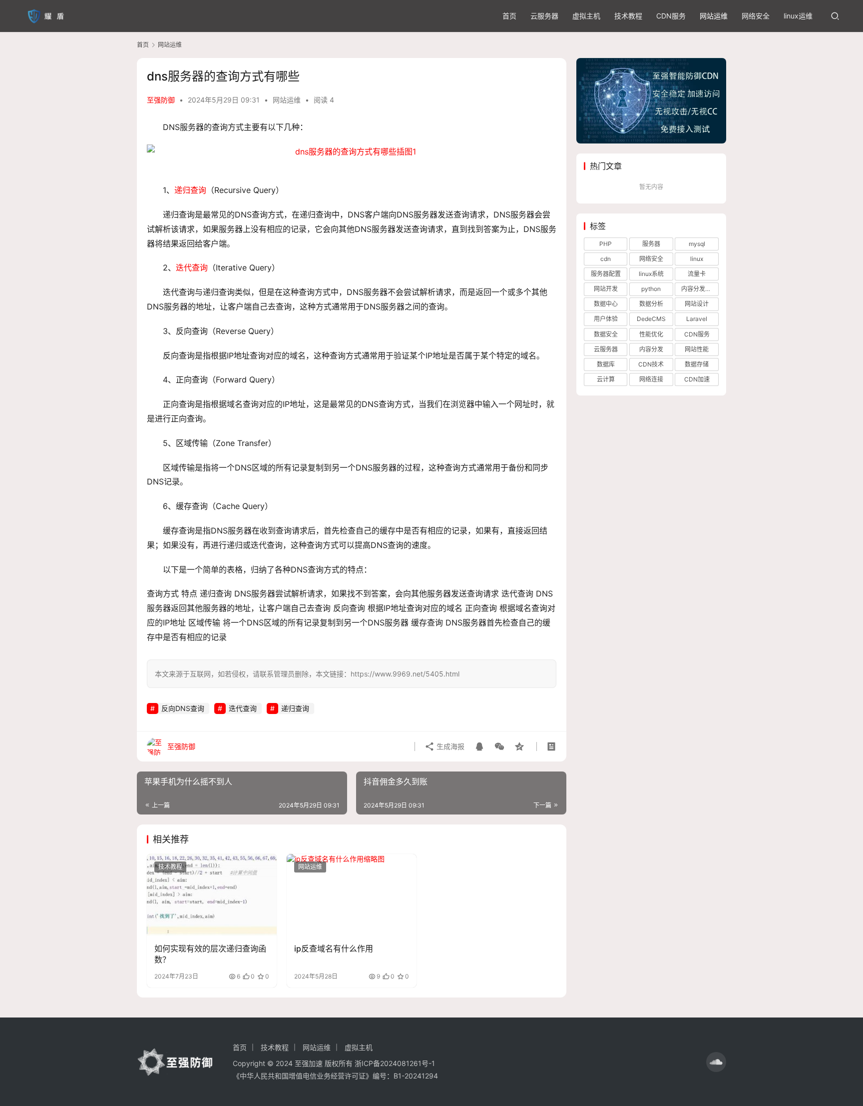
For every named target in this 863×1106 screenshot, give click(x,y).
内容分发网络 (699, 288)
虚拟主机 (586, 16)
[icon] (716, 1062)
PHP (605, 244)
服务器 (651, 244)
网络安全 (756, 16)
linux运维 (798, 16)
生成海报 (449, 746)
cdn (605, 258)
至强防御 (161, 100)
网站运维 (714, 16)
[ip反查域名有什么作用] (352, 894)
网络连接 (651, 379)
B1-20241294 (416, 1076)
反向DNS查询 (182, 708)
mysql (697, 244)
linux (696, 258)
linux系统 (651, 274)
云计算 (606, 379)
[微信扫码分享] (499, 747)
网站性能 (697, 349)
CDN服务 (671, 16)
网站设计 (697, 304)
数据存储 (697, 364)
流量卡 (697, 274)
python (651, 288)
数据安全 (606, 334)
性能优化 (651, 334)
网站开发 (606, 288)
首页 (509, 16)
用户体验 (606, 318)
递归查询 (190, 190)
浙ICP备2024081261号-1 (395, 1063)
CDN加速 (697, 379)
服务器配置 (606, 274)
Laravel (696, 318)
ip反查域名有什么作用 (333, 949)
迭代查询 (192, 267)
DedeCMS (651, 318)
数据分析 (651, 304)
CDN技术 (651, 364)
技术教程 (628, 16)
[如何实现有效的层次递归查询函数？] (212, 894)
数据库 (606, 364)
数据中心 (606, 304)
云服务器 (544, 16)
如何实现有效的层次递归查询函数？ (210, 954)
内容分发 (651, 349)
